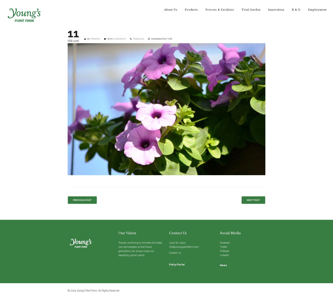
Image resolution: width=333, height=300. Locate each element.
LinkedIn (224, 255)
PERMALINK (138, 39)
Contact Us (175, 252)
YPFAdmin (95, 39)
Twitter (223, 246)
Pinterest (224, 251)
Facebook (225, 242)
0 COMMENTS (119, 39)
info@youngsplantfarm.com (184, 246)
